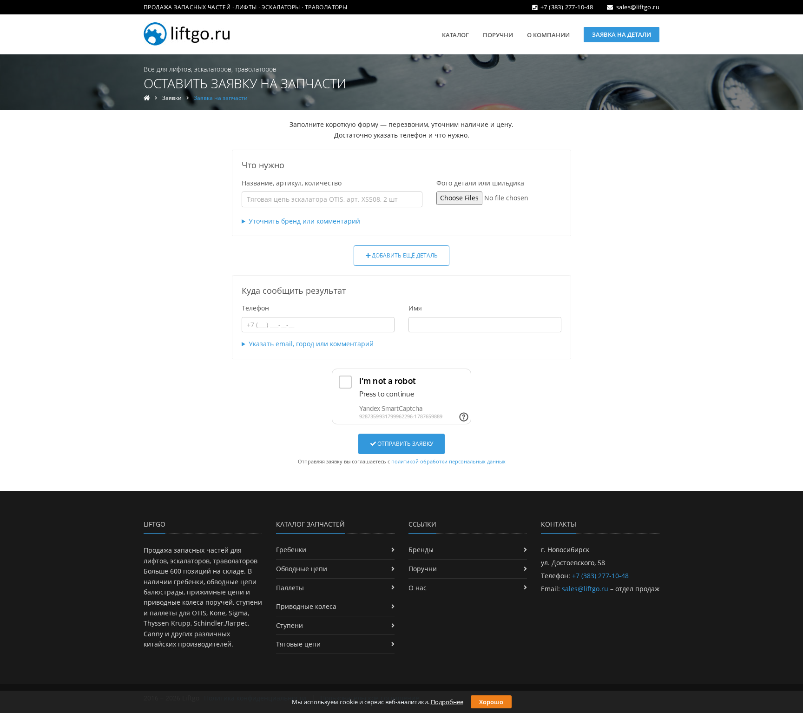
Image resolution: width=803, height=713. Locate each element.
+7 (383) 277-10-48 (566, 7)
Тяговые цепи (298, 644)
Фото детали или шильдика (480, 182)
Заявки (172, 98)
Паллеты (290, 587)
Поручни (498, 35)
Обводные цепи (301, 568)
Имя (415, 308)
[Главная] (147, 98)
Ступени (289, 625)
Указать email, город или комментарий (311, 343)
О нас (417, 587)
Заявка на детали (621, 34)
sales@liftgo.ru (637, 7)
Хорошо (491, 702)
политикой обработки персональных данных (448, 461)
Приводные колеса (306, 606)
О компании (548, 35)
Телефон (255, 308)
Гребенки (291, 549)
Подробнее (447, 702)
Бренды (421, 549)
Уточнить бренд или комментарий (304, 221)
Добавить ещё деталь (404, 255)
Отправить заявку (404, 444)
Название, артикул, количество (292, 182)
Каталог (455, 35)
